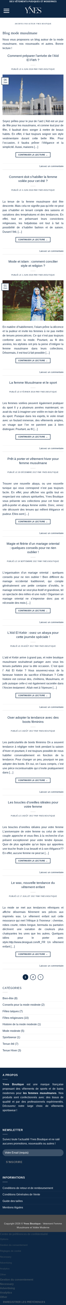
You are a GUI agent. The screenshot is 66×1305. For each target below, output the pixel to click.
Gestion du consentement (14, 1245)
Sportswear (9, 1037)
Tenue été (8, 1043)
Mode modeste (11, 1030)
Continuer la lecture (33, 155)
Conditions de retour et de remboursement (28, 1188)
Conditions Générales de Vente (21, 1194)
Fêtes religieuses (13, 1017)
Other (3, 1274)
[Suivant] (40, 977)
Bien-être (8, 998)
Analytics (4, 1268)
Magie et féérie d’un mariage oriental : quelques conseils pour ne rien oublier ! (33, 548)
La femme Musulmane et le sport (33, 382)
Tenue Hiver (10, 1050)
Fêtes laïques (11, 1011)
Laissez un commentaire (51, 166)
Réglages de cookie (10, 1251)
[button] (6, 10)
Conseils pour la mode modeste (22, 1004)
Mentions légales (13, 1207)
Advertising (6, 1262)
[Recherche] (54, 10)
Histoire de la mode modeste (20, 1024)
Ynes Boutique (43, 24)
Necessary (5, 1256)
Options (4, 1239)
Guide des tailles (13, 1201)
